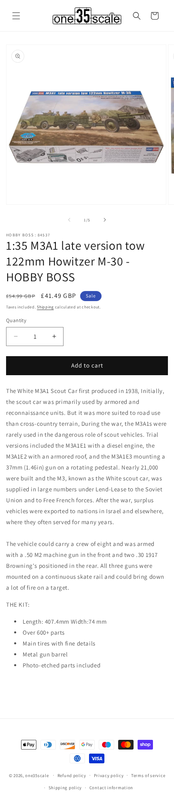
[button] (16, 16)
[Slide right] (105, 220)
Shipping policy (65, 787)
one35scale (37, 775)
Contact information (111, 787)
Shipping (45, 307)
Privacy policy (109, 775)
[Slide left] (69, 220)
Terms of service (148, 775)
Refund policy (71, 775)
